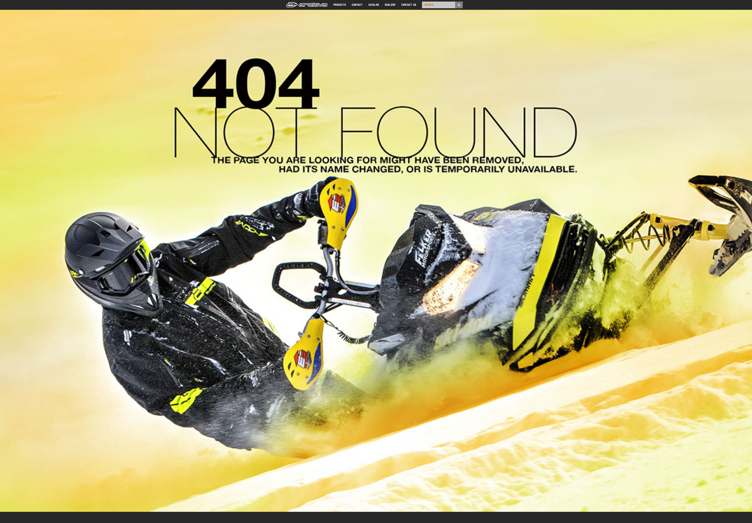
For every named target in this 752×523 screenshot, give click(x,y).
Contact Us (408, 5)
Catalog (373, 5)
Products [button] (339, 5)
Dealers (390, 5)
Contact (357, 5)
